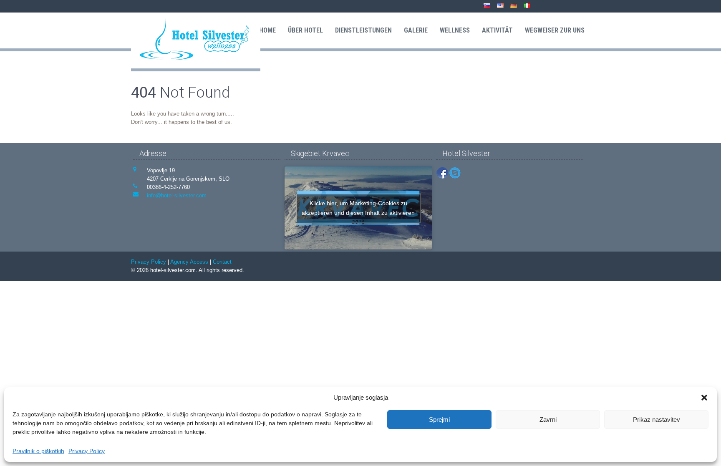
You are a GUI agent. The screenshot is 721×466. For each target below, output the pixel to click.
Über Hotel (305, 30)
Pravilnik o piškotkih (38, 451)
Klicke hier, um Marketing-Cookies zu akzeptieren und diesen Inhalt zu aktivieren (358, 208)
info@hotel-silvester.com (177, 195)
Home (267, 30)
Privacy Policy (86, 451)
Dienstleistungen (363, 30)
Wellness (455, 30)
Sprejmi (439, 419)
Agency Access (189, 262)
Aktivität (497, 30)
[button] (704, 397)
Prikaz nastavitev (656, 419)
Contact (222, 262)
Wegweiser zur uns (555, 30)
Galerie (416, 30)
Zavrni (548, 419)
